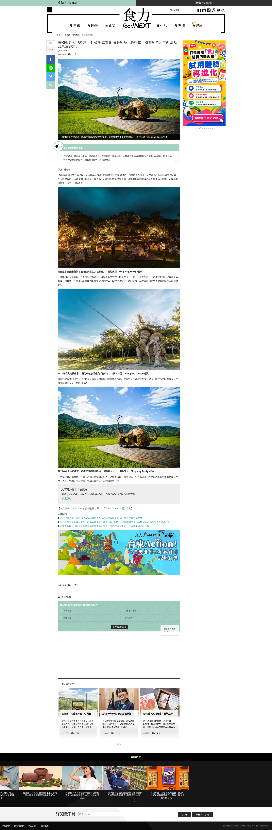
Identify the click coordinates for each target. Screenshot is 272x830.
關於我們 (6, 825)
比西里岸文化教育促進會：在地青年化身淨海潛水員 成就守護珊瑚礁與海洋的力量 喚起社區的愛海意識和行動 (115, 522)
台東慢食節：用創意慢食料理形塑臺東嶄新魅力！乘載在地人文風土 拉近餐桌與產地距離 (104, 526)
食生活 (162, 25)
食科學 (92, 25)
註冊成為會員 (202, 814)
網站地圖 (45, 825)
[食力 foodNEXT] (136, 18)
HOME (59, 35)
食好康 (197, 25)
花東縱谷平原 (131, 610)
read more (170, 631)
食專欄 (179, 25)
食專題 (74, 25)
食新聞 (110, 25)
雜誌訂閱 (32, 825)
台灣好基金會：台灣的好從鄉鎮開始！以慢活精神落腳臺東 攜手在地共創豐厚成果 (101, 518)
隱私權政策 (19, 825)
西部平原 (67, 610)
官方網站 (66, 498)
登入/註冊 (174, 9)
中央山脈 (129, 617)
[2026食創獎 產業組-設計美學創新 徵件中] (207, 83)
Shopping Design (76, 508)
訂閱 (184, 814)
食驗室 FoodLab (67, 3)
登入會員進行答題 (120, 627)
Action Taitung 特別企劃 (118, 508)
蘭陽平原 (67, 617)
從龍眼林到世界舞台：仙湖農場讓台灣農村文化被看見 (89, 713)
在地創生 (76, 35)
